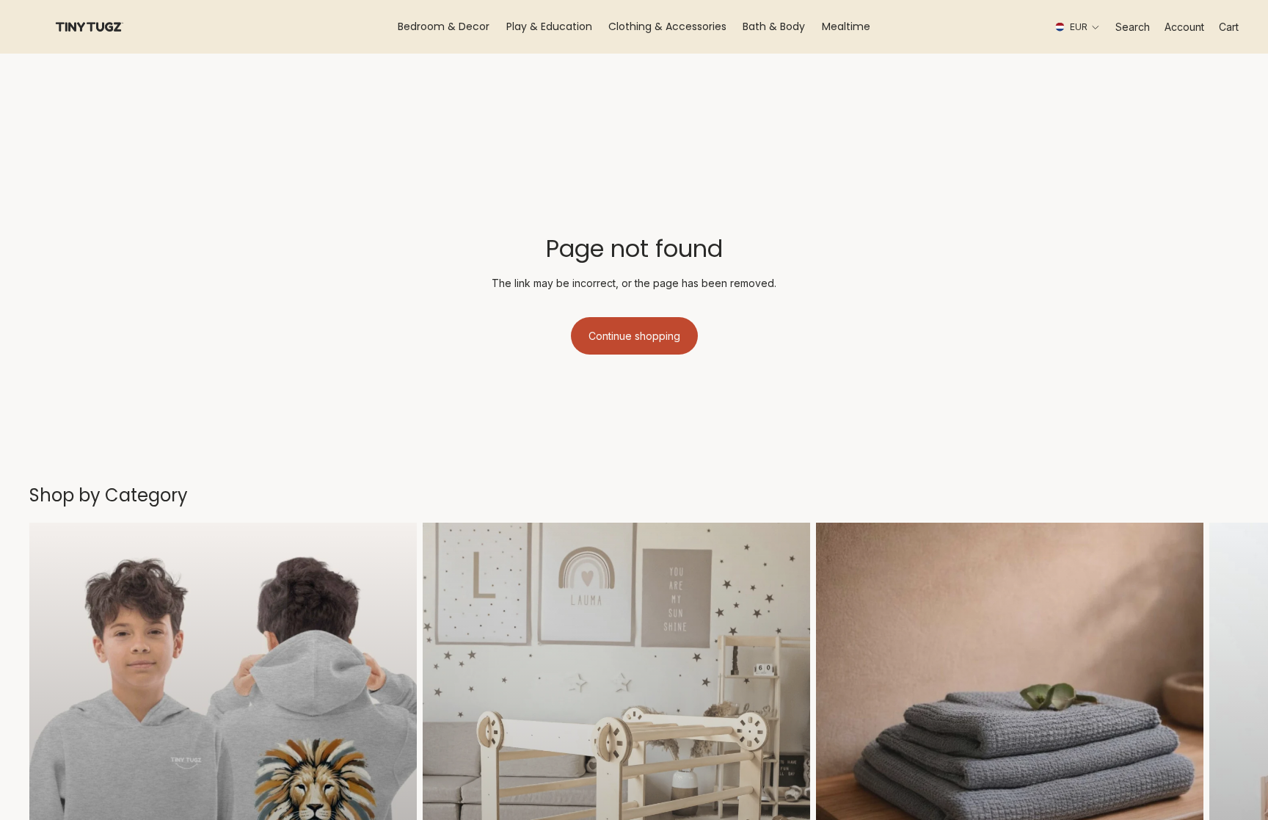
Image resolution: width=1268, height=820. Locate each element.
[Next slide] (1222, 765)
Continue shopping (634, 336)
